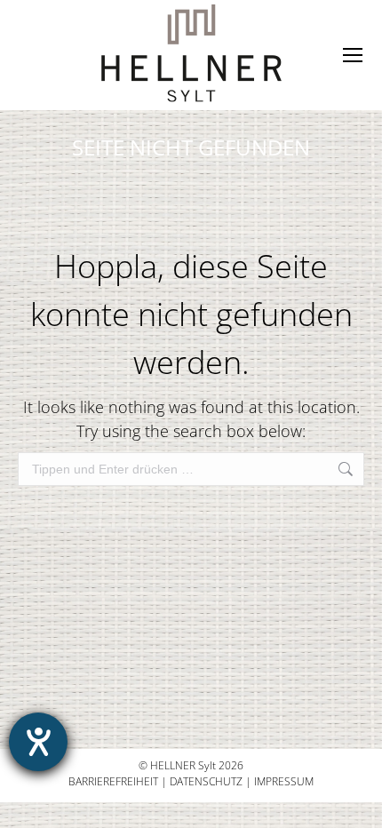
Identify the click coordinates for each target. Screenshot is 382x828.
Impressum (284, 781)
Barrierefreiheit (113, 781)
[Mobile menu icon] (352, 55)
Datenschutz (206, 781)
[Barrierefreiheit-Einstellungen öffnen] (38, 742)
